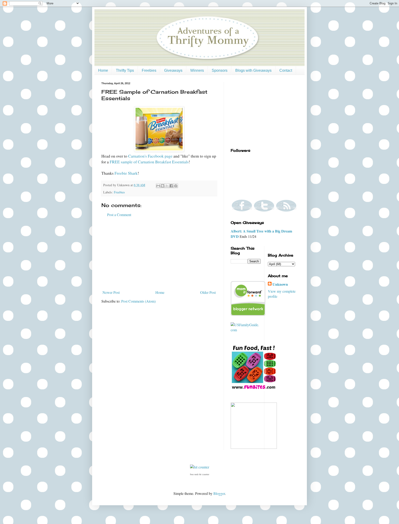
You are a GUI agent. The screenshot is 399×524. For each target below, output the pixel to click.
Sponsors (219, 70)
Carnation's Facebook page (150, 156)
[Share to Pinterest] (175, 185)
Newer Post (111, 292)
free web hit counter (199, 474)
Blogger (219, 493)
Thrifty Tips (125, 70)
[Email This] (158, 185)
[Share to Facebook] (171, 185)
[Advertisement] (159, 253)
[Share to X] (167, 185)
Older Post (208, 292)
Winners (197, 70)
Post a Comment (119, 214)
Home (103, 70)
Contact (285, 70)
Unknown (280, 284)
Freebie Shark (126, 173)
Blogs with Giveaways (253, 70)
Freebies (149, 70)
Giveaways (173, 70)
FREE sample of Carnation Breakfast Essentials (149, 161)
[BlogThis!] (162, 185)
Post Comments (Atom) (138, 301)
